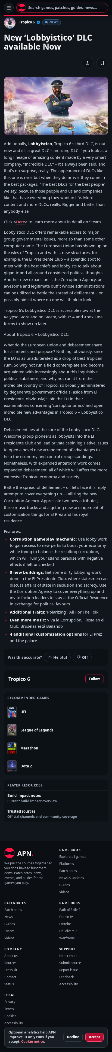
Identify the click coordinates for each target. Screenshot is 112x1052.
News (8, 916)
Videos (64, 892)
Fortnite (65, 924)
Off (85, 657)
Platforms (66, 863)
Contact (10, 977)
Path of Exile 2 (69, 909)
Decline (73, 1037)
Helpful (60, 657)
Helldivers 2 (68, 931)
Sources (10, 962)
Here (20, 221)
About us (11, 955)
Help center (68, 955)
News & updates (71, 878)
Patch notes (68, 870)
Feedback (66, 977)
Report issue (68, 970)
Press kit (10, 970)
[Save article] (102, 63)
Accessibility (68, 984)
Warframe (67, 938)
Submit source (70, 962)
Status (9, 984)
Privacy (9, 1001)
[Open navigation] (9, 8)
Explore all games (72, 856)
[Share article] (88, 63)
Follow (94, 678)
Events (9, 931)
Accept (94, 1037)
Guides (64, 885)
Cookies (10, 1016)
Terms (9, 1009)
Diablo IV (66, 916)
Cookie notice (32, 1041)
